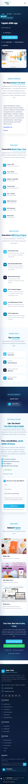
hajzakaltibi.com (8, 127)
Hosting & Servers (8, 707)
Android (6, 130)
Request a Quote (9, 474)
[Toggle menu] (25, 3)
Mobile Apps (7, 715)
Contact (5, 748)
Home (3, 14)
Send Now (14, 506)
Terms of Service (8, 743)
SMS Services (7, 704)
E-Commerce (7, 709)
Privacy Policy (7, 745)
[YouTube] (9, 695)
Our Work (9, 14)
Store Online (6, 731)
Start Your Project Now (15, 641)
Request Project (7, 740)
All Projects (8, 32)
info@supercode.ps (9, 691)
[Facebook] (2, 695)
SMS (4, 16)
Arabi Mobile (7, 726)
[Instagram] (6, 695)
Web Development (8, 712)
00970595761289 (8, 688)
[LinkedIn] (12, 695)
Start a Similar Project (10, 37)
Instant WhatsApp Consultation (15, 645)
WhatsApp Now (8, 470)
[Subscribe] (24, 764)
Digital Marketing (8, 717)
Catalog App (6, 729)
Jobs (5, 751)
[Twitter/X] (16, 695)
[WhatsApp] (3, 780)
